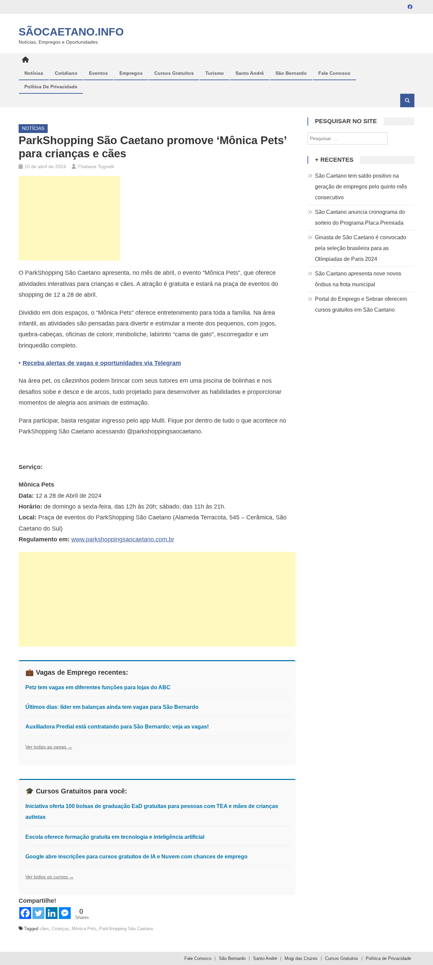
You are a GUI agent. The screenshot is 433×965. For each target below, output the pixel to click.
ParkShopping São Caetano (126, 928)
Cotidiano (66, 73)
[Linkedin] (52, 913)
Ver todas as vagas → (48, 746)
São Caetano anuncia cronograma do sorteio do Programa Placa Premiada (360, 217)
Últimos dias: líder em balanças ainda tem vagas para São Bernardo (112, 707)
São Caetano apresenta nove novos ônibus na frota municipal (358, 279)
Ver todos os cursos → (49, 876)
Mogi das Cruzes (301, 958)
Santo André (249, 73)
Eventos (98, 73)
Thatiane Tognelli (95, 166)
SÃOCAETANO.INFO (71, 32)
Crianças (60, 928)
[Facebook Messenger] (65, 913)
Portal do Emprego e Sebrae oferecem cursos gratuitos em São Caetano (361, 304)
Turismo (214, 73)
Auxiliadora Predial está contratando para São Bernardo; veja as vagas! (117, 727)
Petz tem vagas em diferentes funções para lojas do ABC (97, 687)
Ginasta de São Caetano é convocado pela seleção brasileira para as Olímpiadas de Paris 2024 (360, 248)
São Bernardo (291, 73)
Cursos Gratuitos (174, 73)
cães (44, 928)
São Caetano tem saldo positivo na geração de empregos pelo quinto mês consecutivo (361, 186)
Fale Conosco (334, 73)
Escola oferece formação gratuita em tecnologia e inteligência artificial (114, 837)
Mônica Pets (84, 928)
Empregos (131, 73)
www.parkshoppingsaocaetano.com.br (122, 539)
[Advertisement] (69, 218)
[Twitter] (38, 913)
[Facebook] (25, 913)
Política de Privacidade (50, 86)
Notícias (33, 73)
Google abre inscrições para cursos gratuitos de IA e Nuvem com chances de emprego (136, 856)
